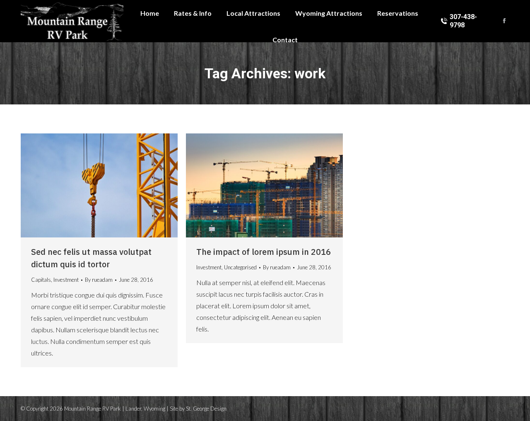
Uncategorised (240, 267)
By (99, 279)
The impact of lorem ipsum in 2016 (263, 251)
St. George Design (206, 408)
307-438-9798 (463, 21)
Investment (66, 279)
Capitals (41, 279)
